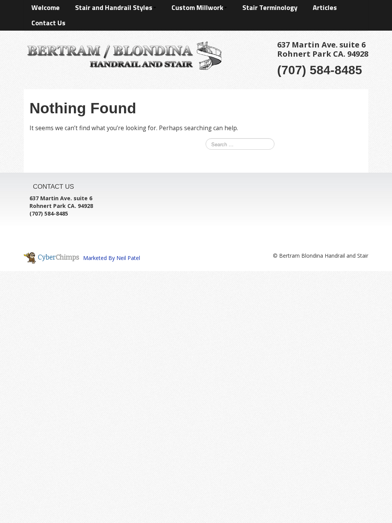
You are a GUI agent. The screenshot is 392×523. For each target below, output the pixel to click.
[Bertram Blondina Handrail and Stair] (123, 54)
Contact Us (48, 23)
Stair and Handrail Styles (113, 7)
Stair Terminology (269, 7)
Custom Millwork (197, 7)
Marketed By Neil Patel (111, 258)
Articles (325, 7)
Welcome (45, 7)
